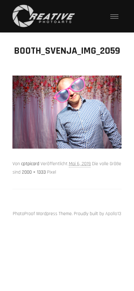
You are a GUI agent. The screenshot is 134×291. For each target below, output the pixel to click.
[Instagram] (62, 198)
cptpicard (30, 163)
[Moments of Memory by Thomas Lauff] (43, 16)
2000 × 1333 (34, 172)
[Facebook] (72, 198)
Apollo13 (113, 214)
